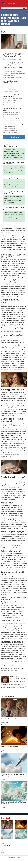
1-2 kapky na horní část (9, 102)
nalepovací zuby (6, 668)
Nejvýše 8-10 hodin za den (10, 128)
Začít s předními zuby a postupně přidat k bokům (14, 118)
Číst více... (3, 724)
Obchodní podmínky (5, 845)
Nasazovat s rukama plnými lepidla (12, 120)
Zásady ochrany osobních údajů (8, 848)
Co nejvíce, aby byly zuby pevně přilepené (13, 98)
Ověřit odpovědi (14, 137)
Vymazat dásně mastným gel (11, 91)
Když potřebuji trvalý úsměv (10, 132)
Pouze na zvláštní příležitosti (10, 130)
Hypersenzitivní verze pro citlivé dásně (13, 77)
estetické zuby (7, 670)
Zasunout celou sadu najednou (11, 114)
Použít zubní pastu (8, 85)
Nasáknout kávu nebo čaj (10, 89)
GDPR (2, 850)
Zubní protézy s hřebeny (9, 75)
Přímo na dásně (7, 104)
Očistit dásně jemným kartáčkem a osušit (13, 87)
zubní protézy (14, 670)
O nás (2, 843)
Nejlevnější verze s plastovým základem (13, 71)
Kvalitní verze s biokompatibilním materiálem (14, 73)
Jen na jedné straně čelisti (10, 100)
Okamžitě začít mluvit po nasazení (12, 112)
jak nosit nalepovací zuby (16, 668)
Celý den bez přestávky (9, 126)
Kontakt (3, 852)
